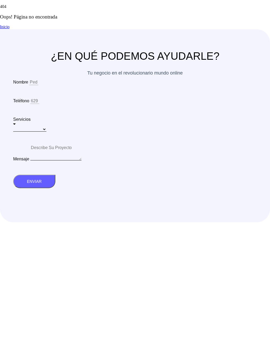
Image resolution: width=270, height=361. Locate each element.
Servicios (22, 119)
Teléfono (21, 101)
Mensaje (21, 159)
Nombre (21, 82)
